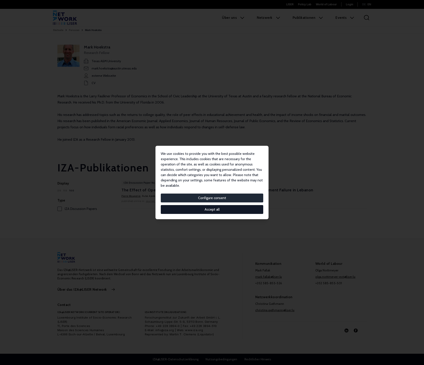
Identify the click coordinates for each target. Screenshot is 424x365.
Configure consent (212, 198)
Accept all (212, 209)
